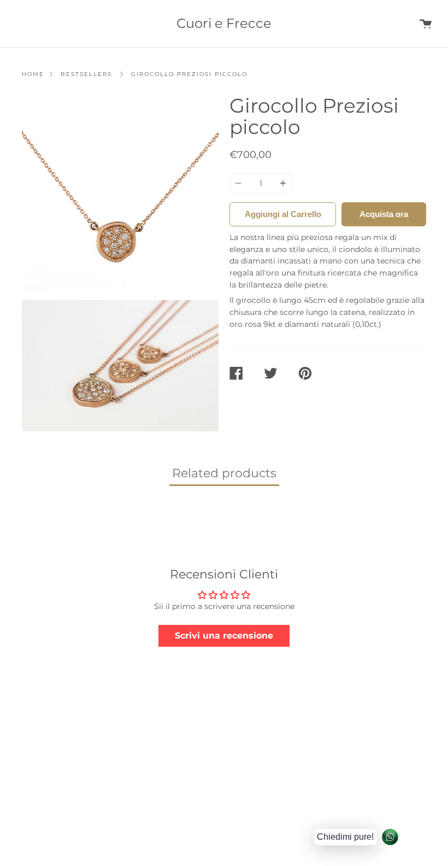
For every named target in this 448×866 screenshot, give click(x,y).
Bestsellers (86, 74)
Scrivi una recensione (224, 635)
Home (33, 74)
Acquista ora (383, 214)
